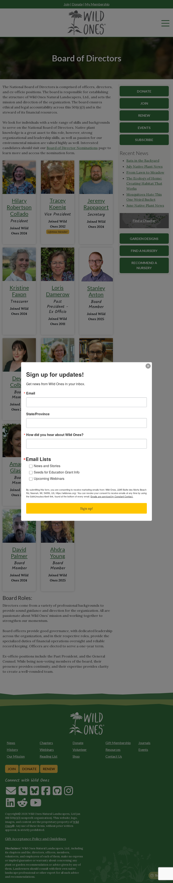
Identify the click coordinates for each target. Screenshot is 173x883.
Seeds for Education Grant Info (57, 471)
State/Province (38, 414)
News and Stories (47, 465)
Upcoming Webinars (49, 478)
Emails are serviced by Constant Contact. (112, 496)
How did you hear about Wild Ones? (55, 434)
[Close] (148, 366)
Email (30, 393)
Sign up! (86, 508)
